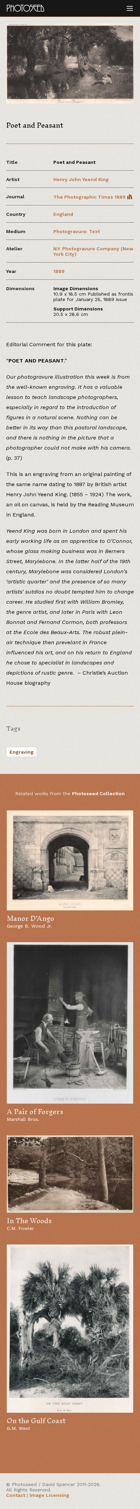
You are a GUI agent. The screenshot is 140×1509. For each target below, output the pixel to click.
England (63, 214)
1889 (59, 271)
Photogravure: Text (76, 231)
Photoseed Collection (98, 793)
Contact (15, 1495)
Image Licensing (49, 1495)
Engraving (22, 752)
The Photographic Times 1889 (90, 197)
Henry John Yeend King (81, 179)
